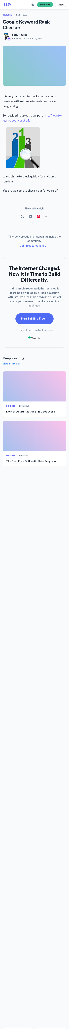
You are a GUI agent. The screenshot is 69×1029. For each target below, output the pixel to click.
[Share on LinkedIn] (30, 216)
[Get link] (46, 216)
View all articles (13, 363)
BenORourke (19, 34)
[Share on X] (22, 216)
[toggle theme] (33, 4)
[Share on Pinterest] (38, 216)
